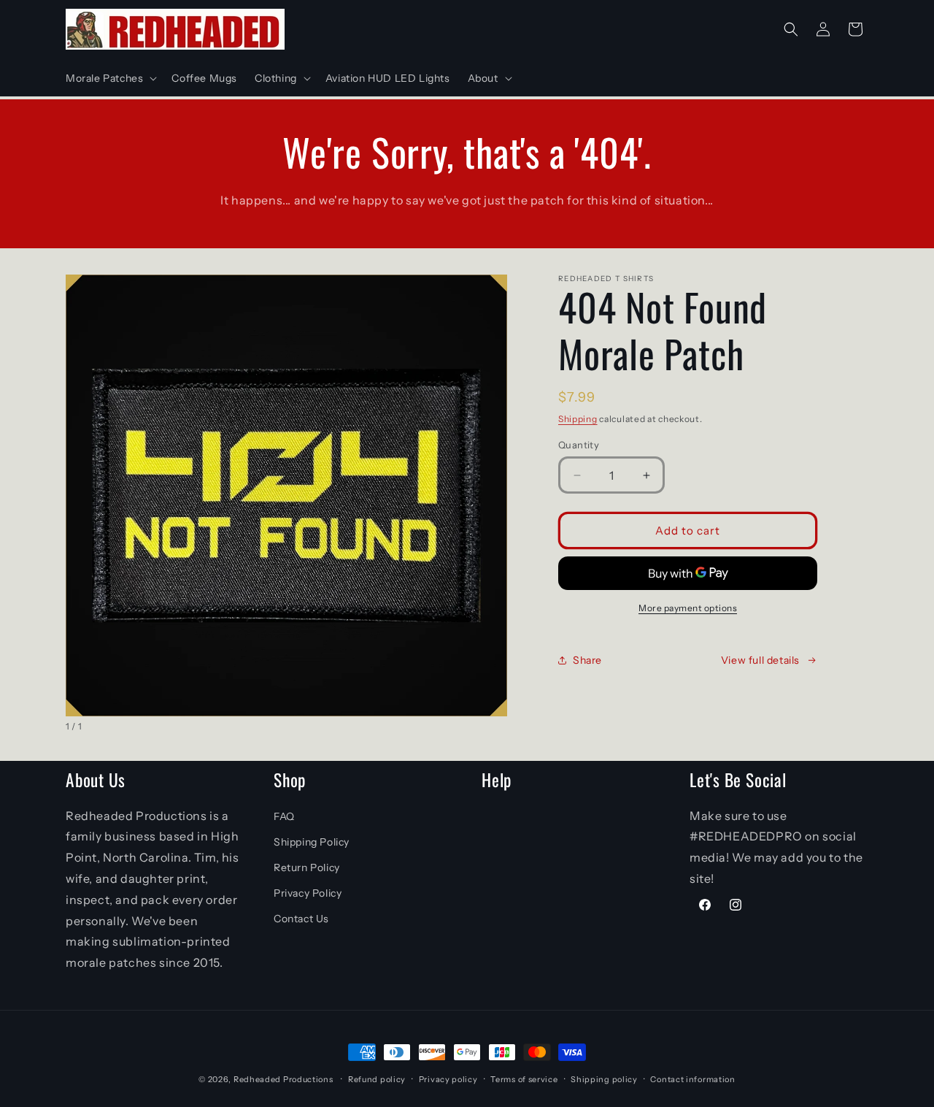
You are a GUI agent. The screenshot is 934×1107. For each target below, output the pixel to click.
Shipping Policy (312, 842)
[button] (110, 78)
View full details (760, 660)
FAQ (284, 816)
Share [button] (587, 660)
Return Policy (307, 867)
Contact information (692, 1079)
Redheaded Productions (283, 1079)
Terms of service (523, 1079)
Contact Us (301, 918)
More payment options (687, 607)
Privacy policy (448, 1079)
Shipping (578, 418)
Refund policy (377, 1079)
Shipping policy (604, 1079)
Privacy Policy (307, 893)
